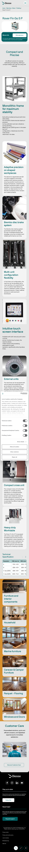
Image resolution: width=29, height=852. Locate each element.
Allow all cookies (14, 446)
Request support (10, 818)
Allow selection (14, 452)
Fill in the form (19, 35)
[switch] (25, 425)
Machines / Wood (10, 8)
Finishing (18, 8)
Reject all (14, 457)
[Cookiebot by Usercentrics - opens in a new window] (20, 394)
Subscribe (8, 800)
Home (3, 8)
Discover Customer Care (14, 765)
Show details (20, 441)
